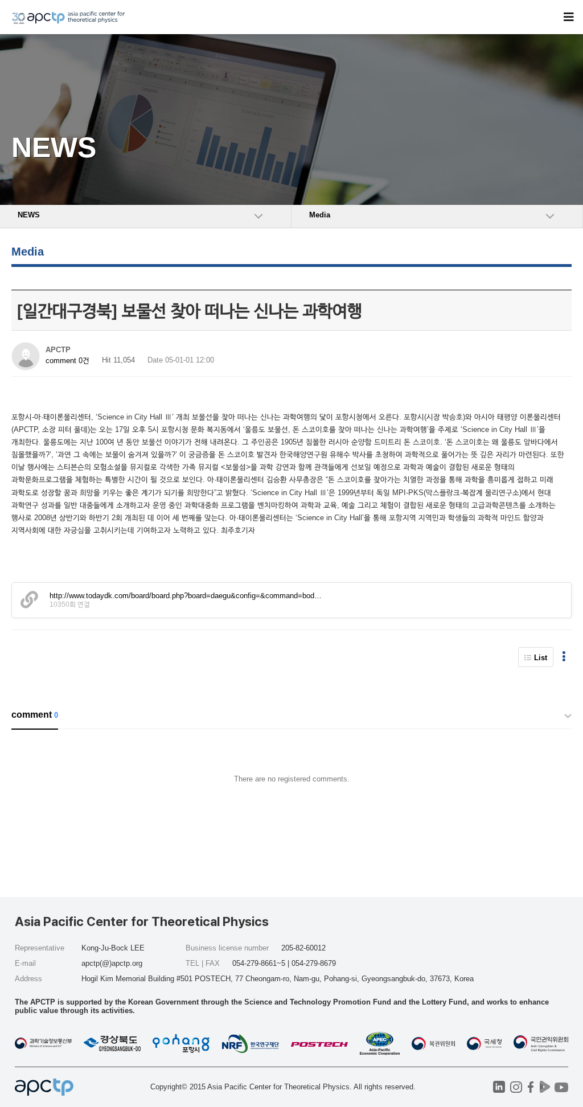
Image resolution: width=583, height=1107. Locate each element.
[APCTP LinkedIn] (499, 1087)
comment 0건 (67, 360)
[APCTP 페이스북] (530, 1087)
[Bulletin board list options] (564, 657)
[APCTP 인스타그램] (516, 1087)
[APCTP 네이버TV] (544, 1087)
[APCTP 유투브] (561, 1087)
